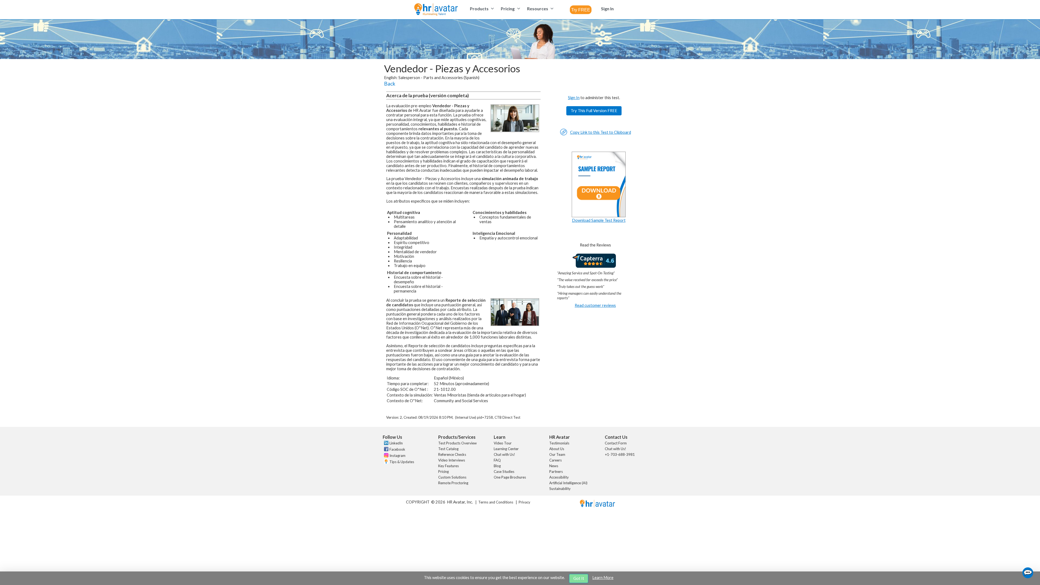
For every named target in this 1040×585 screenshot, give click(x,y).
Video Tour (503, 443)
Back (389, 84)
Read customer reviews (595, 305)
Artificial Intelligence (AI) (568, 483)
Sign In (574, 97)
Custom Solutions (452, 477)
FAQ (497, 460)
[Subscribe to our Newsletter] (385, 462)
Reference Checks (452, 454)
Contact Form (616, 443)
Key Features (448, 466)
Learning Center (506, 449)
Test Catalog (448, 449)
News (553, 466)
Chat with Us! (504, 454)
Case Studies (504, 471)
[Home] (436, 10)
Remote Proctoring (453, 483)
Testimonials (559, 443)
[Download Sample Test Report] (599, 215)
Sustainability (560, 488)
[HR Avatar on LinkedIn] (385, 443)
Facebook (397, 449)
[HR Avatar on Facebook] (385, 450)
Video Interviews (451, 460)
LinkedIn (396, 443)
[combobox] (581, 9)
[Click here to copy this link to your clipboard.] (563, 134)
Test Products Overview (457, 443)
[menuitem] (481, 8)
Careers (555, 460)
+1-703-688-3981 (620, 454)
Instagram (397, 455)
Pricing (443, 471)
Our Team (557, 454)
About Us (556, 449)
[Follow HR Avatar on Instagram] (385, 456)
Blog (497, 466)
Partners (556, 471)
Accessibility (559, 477)
